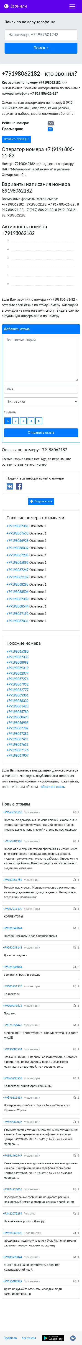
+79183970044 (12, 1257)
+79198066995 (17, 723)
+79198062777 (17, 690)
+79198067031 (17, 621)
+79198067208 (17, 555)
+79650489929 (12, 1281)
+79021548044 (12, 928)
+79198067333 (17, 657)
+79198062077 (17, 673)
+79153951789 (12, 880)
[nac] (72, 6)
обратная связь (53, 787)
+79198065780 (17, 712)
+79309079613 (12, 1006)
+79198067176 (17, 750)
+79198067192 (17, 614)
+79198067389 (17, 599)
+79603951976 (12, 986)
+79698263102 (12, 1233)
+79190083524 (12, 1049)
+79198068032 (17, 548)
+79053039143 (12, 947)
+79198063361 (17, 695)
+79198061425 (17, 706)
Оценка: (10, 412)
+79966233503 (12, 1078)
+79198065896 (17, 563)
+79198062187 (17, 577)
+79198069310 (17, 668)
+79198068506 (17, 592)
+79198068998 (17, 663)
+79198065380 (17, 652)
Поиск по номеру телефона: (30, 22)
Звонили (18, 6)
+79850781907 (12, 841)
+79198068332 (17, 701)
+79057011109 (12, 909)
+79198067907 (17, 756)
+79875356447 (12, 1025)
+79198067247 (17, 570)
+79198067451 (17, 739)
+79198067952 (17, 684)
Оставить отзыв (14, 139)
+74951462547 (12, 1155)
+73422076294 (12, 1213)
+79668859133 (12, 812)
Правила (10, 1338)
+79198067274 (17, 679)
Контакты (28, 1338)
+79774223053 (12, 1189)
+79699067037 (12, 1122)
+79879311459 (12, 1098)
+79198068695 (17, 717)
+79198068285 (17, 584)
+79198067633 (17, 533)
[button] (41, 48)
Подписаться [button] (43, 501)
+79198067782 (17, 728)
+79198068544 (17, 606)
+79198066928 (17, 541)
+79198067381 (17, 526)
